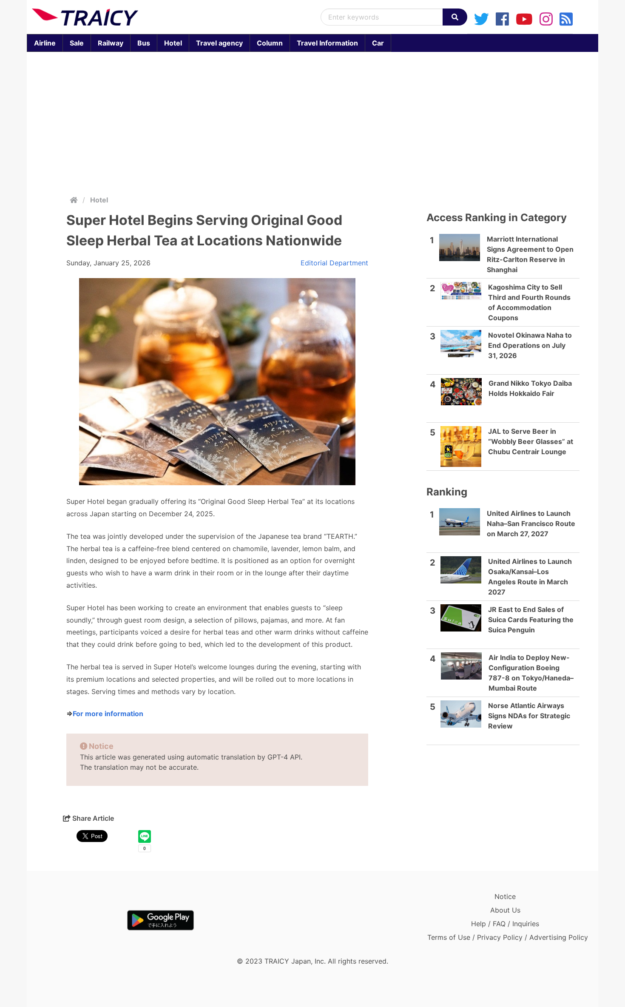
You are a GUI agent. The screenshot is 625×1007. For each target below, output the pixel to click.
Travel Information (327, 43)
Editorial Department (334, 263)
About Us (505, 910)
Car (378, 43)
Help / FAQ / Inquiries (505, 923)
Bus (143, 43)
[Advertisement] (312, 121)
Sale (77, 43)
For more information (108, 713)
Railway (110, 43)
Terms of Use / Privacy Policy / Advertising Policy (507, 937)
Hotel (173, 43)
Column (270, 43)
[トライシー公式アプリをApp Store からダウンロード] (81, 920)
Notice (505, 896)
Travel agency (219, 43)
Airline (45, 43)
